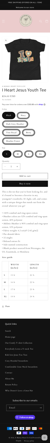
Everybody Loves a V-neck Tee (19, 349)
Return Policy (11, 384)
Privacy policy (29, 441)
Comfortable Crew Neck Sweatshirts (21, 367)
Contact (8, 372)
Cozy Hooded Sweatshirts (16, 361)
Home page (10, 337)
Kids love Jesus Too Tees (16, 355)
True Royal (11, 132)
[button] (3, 21)
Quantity (5, 161)
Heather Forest (13, 141)
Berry (28, 132)
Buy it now (25, 183)
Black (8, 115)
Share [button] (7, 306)
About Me (9, 378)
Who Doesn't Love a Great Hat (19, 390)
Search (8, 331)
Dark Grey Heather (15, 124)
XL (40, 154)
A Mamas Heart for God (23, 438)
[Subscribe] (40, 408)
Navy (23, 115)
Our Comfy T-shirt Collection (18, 343)
